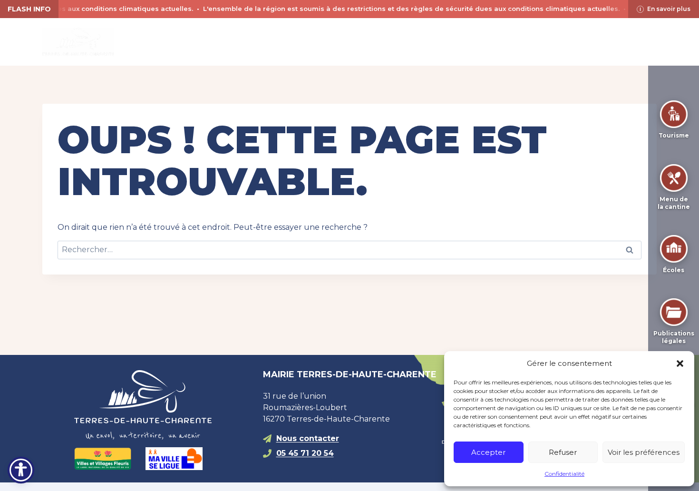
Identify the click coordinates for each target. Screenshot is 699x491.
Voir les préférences (644, 452)
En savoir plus (668, 8)
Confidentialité (564, 473)
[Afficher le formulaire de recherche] (520, 42)
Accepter (488, 452)
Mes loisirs (372, 41)
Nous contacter (307, 438)
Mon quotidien (286, 41)
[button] (680, 363)
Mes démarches (460, 41)
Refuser (563, 452)
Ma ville (206, 41)
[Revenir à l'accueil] (161, 405)
